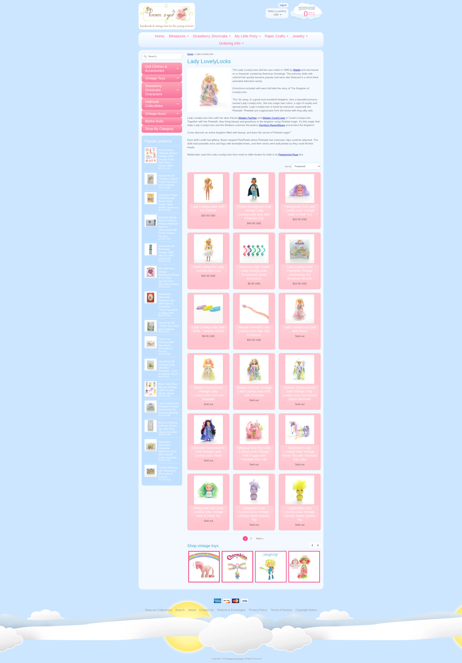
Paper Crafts (275, 36)
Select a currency (277, 11)
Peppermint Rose (288, 154)
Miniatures (177, 36)
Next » (260, 538)
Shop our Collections (158, 610)
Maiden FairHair (247, 118)
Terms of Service (281, 610)
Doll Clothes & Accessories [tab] (156, 69)
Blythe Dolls (154, 121)
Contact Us (206, 610)
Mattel (296, 70)
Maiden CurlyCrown (274, 118)
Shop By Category (159, 129)
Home (159, 36)
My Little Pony (246, 36)
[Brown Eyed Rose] (167, 27)
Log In (283, 5)
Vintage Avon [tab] (155, 114)
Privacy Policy (258, 610)
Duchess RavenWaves (272, 125)
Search (180, 610)
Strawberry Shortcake (210, 36)
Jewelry (298, 36)
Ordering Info (229, 43)
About (192, 610)
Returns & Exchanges (231, 610)
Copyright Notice (306, 610)
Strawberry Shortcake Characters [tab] (153, 90)
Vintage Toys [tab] (155, 78)
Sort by (288, 166)
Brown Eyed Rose (235, 659)
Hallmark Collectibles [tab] (154, 104)
